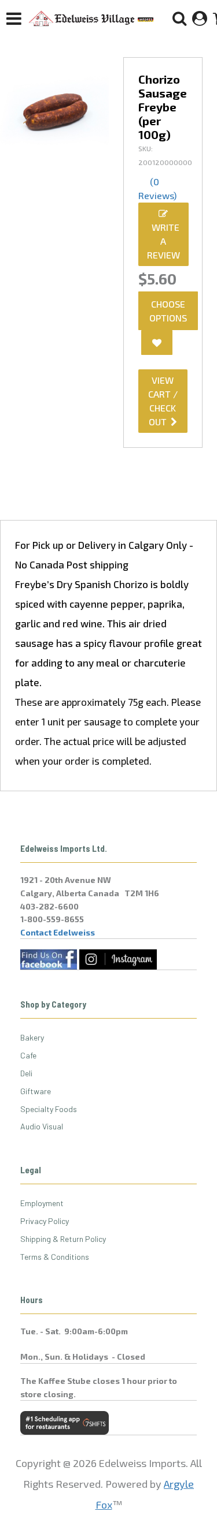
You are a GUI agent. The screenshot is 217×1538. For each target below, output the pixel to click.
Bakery (32, 1037)
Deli (26, 1073)
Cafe (28, 1055)
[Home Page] (91, 18)
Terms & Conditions (54, 1257)
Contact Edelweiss (57, 932)
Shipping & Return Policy (63, 1239)
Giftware (35, 1091)
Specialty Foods (48, 1109)
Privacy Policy (44, 1221)
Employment (42, 1203)
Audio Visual (41, 1126)
